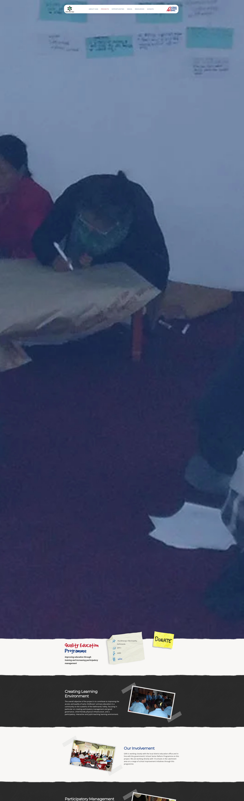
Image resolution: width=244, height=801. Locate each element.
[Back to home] (69, 9)
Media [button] (129, 9)
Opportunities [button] (118, 9)
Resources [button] (139, 9)
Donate (150, 9)
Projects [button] (105, 9)
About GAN (93, 9)
